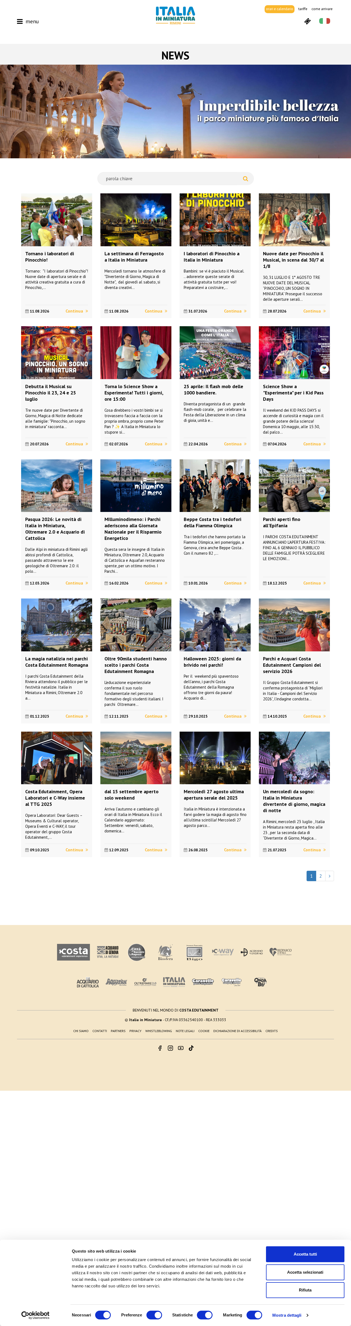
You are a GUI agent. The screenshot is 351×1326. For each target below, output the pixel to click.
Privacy (135, 1031)
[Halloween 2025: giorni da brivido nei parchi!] (215, 624)
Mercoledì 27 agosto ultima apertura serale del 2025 (214, 794)
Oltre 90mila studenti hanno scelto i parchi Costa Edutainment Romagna (135, 664)
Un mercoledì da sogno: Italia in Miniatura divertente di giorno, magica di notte (294, 801)
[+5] (329, 876)
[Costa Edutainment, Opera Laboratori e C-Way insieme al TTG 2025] (56, 758)
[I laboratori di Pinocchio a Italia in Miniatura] (215, 219)
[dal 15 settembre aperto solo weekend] (135, 758)
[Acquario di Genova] (108, 952)
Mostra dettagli (287, 1315)
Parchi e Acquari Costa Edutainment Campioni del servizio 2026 (292, 664)
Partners (118, 1031)
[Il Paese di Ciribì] (232, 982)
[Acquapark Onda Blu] (260, 982)
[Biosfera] (165, 952)
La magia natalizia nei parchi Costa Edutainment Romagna (56, 661)
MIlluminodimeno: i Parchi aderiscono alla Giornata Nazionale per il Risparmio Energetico (133, 528)
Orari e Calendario (279, 9)
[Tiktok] (191, 1048)
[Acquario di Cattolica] (88, 982)
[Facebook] (160, 1048)
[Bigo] (194, 952)
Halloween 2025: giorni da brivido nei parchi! (212, 661)
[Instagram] (170, 1048)
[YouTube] (180, 1048)
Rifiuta (305, 1290)
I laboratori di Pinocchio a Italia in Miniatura (211, 256)
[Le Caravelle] (203, 982)
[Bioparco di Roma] (280, 952)
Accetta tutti (305, 1254)
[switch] (154, 1315)
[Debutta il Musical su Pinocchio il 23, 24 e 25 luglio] (56, 352)
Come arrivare (322, 9)
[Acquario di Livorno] (252, 952)
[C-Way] (223, 952)
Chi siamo (81, 1031)
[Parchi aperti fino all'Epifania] (294, 485)
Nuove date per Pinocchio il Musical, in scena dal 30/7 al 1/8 (293, 259)
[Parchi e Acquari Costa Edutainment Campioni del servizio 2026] (294, 624)
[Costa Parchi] (73, 952)
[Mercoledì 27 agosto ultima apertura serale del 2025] (215, 758)
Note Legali (185, 1031)
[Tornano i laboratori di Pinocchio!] (56, 219)
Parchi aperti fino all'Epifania (281, 522)
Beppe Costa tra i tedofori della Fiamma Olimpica (212, 522)
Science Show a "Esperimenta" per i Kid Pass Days (293, 392)
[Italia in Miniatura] (175, 15)
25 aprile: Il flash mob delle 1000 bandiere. (213, 389)
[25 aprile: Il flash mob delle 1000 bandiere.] (215, 352)
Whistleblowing (158, 1031)
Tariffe (302, 9)
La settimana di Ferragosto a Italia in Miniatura (134, 256)
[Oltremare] (145, 982)
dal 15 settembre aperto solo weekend (131, 794)
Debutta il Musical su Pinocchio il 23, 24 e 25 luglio (50, 392)
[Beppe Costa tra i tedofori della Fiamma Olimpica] (215, 485)
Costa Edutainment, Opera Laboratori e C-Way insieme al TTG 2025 (55, 797)
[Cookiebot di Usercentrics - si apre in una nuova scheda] (36, 1315)
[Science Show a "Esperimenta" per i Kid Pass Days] (294, 352)
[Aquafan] (117, 982)
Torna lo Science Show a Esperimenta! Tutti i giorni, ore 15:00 (133, 392)
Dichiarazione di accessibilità (237, 1031)
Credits (271, 1031)
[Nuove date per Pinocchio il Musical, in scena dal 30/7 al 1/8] (294, 219)
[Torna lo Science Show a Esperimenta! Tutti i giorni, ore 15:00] (135, 352)
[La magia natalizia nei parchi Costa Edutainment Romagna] (56, 624)
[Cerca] (245, 178)
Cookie (204, 1031)
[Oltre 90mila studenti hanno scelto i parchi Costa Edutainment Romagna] (135, 624)
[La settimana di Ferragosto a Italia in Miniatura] (135, 219)
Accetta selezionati (305, 1272)
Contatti (99, 1031)
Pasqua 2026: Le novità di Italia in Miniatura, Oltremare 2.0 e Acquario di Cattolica (55, 528)
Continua (75, 311)
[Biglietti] (307, 20)
